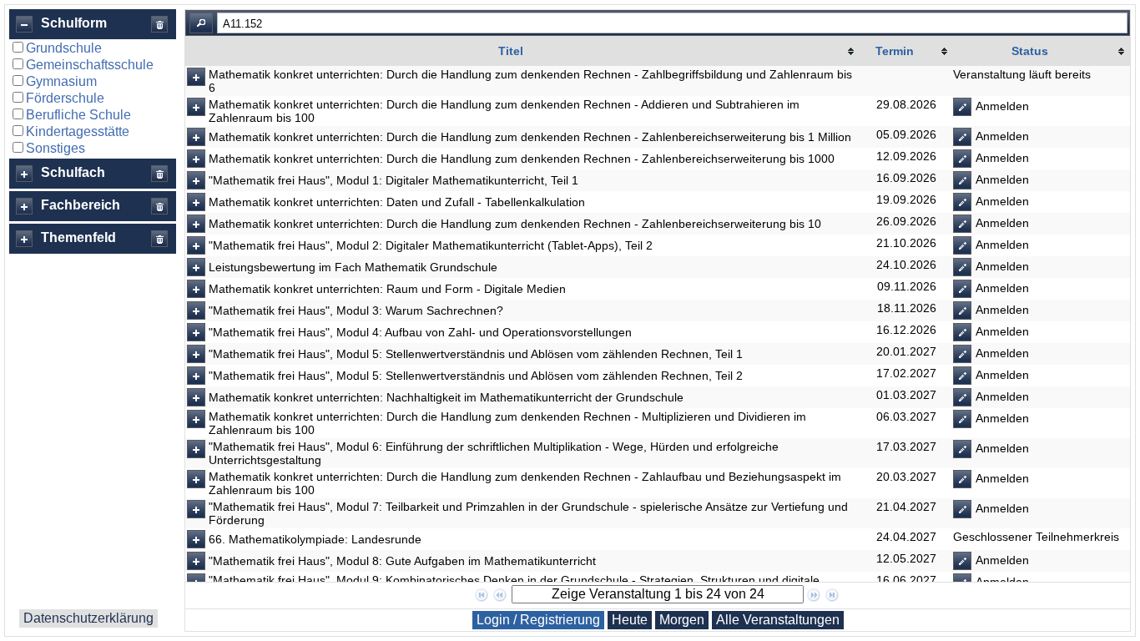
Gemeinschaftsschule (90, 65)
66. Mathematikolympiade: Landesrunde (315, 539)
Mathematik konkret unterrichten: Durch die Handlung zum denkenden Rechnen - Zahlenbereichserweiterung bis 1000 (522, 158)
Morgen (681, 620)
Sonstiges (55, 148)
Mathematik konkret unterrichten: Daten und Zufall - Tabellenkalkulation (397, 202)
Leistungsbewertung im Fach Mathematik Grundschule (353, 267)
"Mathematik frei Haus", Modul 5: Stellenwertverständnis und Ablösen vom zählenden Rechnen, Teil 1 (476, 354)
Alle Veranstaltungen (778, 620)
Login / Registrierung (538, 620)
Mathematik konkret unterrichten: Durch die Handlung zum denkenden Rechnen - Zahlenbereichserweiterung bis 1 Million (530, 137)
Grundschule (64, 48)
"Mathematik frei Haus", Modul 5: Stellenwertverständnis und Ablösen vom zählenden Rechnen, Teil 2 (476, 375)
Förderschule (65, 98)
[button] (24, 24)
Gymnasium (61, 81)
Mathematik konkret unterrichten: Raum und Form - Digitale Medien (387, 288)
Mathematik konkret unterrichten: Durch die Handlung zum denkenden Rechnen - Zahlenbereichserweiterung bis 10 (515, 223)
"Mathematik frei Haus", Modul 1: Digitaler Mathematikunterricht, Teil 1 (393, 180)
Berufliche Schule (78, 115)
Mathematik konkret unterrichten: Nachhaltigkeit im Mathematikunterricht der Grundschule (446, 397)
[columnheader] (522, 51)
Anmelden (1001, 106)
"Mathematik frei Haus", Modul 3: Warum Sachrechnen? (356, 310)
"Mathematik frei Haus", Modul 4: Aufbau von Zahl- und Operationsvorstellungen (420, 332)
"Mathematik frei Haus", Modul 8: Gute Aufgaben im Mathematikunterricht (402, 561)
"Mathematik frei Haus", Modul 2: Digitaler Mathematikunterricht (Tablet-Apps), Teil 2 (431, 245)
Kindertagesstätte (77, 131)
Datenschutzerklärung (88, 618)
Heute (630, 620)
